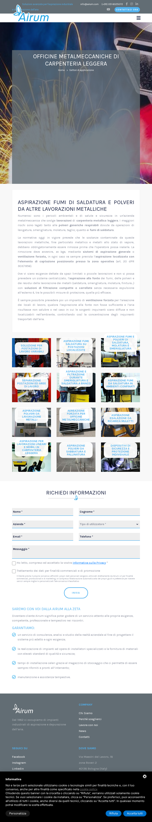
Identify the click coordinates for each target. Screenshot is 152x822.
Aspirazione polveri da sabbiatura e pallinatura (76, 450)
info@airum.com (89, 4)
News (82, 731)
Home (61, 70)
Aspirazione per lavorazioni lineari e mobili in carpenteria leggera (31, 447)
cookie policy (88, 789)
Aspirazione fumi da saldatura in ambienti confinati (120, 383)
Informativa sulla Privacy (89, 562)
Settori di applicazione (81, 70)
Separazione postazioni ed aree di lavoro (31, 383)
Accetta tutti (135, 813)
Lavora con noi (88, 725)
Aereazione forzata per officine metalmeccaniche (76, 415)
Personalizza (17, 813)
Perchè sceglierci (90, 719)
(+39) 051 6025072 (112, 4)
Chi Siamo (85, 713)
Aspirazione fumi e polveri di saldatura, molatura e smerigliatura (120, 342)
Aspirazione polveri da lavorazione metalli (31, 415)
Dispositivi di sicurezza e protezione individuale (120, 450)
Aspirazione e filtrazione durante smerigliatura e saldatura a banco (76, 377)
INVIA (76, 592)
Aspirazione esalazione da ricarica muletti (120, 418)
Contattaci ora (127, 9)
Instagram (19, 762)
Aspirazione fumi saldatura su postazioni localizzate (76, 345)
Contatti (84, 737)
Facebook (18, 756)
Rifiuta (113, 813)
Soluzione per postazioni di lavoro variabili (31, 348)
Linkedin (18, 768)
